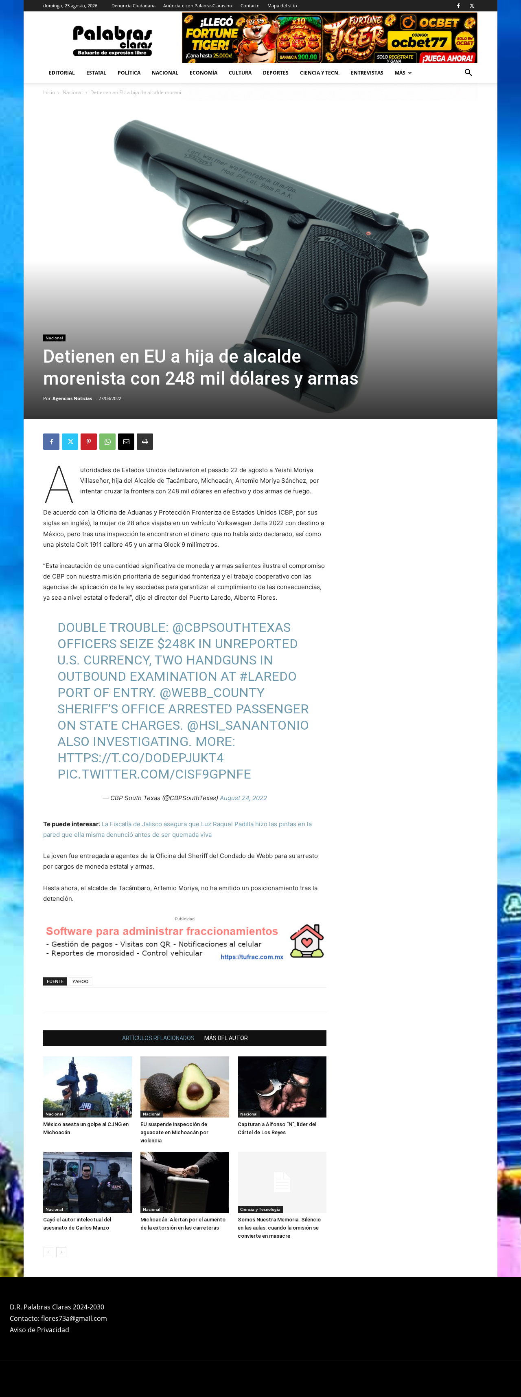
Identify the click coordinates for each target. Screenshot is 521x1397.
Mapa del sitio (282, 5)
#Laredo (268, 676)
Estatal (96, 72)
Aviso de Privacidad (39, 1329)
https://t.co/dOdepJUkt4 (140, 758)
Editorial (62, 72)
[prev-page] (48, 1252)
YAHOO (80, 981)
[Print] (145, 441)
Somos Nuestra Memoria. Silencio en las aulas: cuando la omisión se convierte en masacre (279, 1228)
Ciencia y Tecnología (260, 1209)
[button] (468, 73)
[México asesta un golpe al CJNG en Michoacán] (87, 1087)
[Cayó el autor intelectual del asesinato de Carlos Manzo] (87, 1182)
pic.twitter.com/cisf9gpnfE (154, 774)
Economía (203, 72)
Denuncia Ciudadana (133, 5)
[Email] (126, 441)
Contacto (250, 5)
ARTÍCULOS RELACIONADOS (158, 1038)
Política (129, 72)
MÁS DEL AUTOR (226, 1038)
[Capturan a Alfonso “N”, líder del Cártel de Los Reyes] (282, 1087)
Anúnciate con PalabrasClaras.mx (198, 5)
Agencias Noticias (72, 398)
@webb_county (212, 692)
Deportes (276, 72)
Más (400, 72)
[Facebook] (458, 5)
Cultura (240, 72)
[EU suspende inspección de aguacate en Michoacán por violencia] (184, 1087)
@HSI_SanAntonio (248, 725)
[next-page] (61, 1252)
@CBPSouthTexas (231, 627)
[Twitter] (472, 5)
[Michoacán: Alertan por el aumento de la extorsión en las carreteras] (184, 1182)
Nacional (165, 72)
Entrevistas (367, 72)
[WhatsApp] (107, 441)
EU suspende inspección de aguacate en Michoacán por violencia (174, 1132)
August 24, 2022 (243, 798)
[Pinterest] (89, 441)
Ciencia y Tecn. (319, 72)
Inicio (49, 92)
